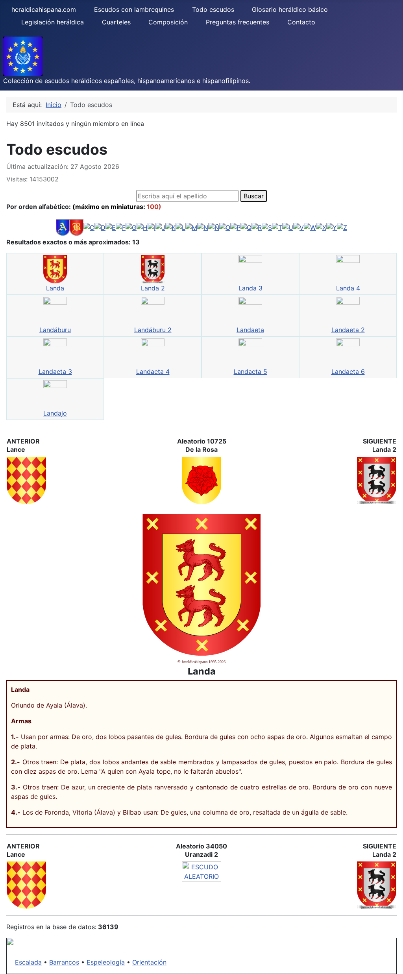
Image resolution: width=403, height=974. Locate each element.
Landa (55, 288)
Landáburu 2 (153, 330)
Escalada (28, 962)
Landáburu (55, 330)
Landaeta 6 (348, 371)
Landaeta (250, 330)
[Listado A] (63, 227)
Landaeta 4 (153, 371)
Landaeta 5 (250, 371)
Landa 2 (153, 288)
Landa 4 (348, 288)
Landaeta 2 (348, 330)
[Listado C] (88, 227)
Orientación (149, 962)
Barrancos (64, 962)
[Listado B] (76, 227)
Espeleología (106, 962)
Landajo (55, 413)
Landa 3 (250, 288)
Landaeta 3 (55, 371)
